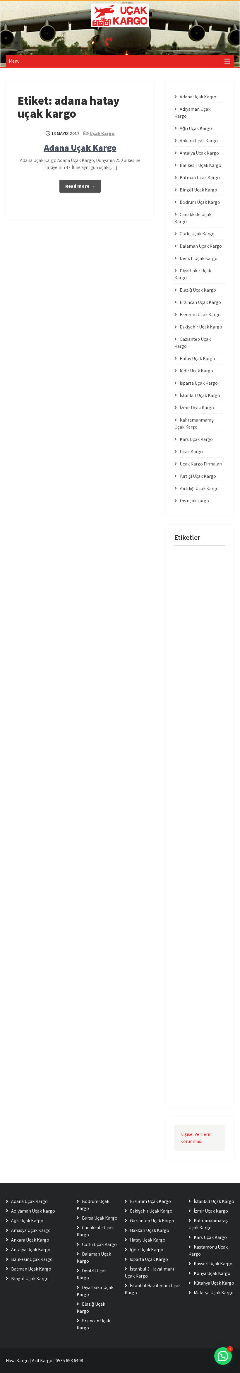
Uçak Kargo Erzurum (194, 725)
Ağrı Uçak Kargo (196, 128)
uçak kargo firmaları (193, 749)
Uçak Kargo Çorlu (191, 1020)
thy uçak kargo (194, 501)
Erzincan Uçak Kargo (200, 302)
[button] (223, 1356)
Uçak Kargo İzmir (191, 1044)
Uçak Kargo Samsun (193, 948)
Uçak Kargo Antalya (193, 604)
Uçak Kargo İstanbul (193, 1032)
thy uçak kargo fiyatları (195, 580)
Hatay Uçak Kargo (197, 358)
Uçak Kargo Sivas (191, 972)
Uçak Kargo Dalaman (194, 664)
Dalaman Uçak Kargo (201, 246)
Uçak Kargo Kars (190, 828)
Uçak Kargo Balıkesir (193, 616)
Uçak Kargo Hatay (192, 773)
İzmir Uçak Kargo (197, 408)
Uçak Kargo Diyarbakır (195, 688)
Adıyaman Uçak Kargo (33, 1211)
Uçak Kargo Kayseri (193, 852)
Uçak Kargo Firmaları (201, 464)
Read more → (80, 186)
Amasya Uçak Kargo (31, 1230)
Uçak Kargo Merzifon (194, 912)
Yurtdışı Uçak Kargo (199, 488)
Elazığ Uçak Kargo (198, 290)
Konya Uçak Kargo (212, 1273)
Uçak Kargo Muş (190, 924)
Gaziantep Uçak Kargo (152, 1221)
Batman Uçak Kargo (200, 177)
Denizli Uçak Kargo (198, 258)
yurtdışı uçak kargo (193, 1080)
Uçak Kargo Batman (193, 628)
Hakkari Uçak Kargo (149, 1230)
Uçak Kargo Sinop (191, 960)
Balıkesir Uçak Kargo (200, 165)
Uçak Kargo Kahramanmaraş (191, 812)
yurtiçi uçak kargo (191, 1092)
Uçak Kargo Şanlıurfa (194, 1056)
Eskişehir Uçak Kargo (201, 327)
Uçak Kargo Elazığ (192, 701)
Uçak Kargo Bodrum (193, 652)
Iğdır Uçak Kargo (196, 371)
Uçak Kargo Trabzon (193, 984)
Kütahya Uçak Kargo (214, 1283)
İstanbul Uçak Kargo (200, 395)
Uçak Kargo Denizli (192, 676)
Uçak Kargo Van (190, 996)
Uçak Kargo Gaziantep (195, 761)
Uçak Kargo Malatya (193, 888)
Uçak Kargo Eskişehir (194, 737)
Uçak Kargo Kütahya (194, 876)
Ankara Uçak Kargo (199, 141)
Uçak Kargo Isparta (192, 785)
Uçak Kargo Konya (192, 864)
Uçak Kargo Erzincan (194, 713)
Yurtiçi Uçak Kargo (198, 476)
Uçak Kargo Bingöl (192, 640)
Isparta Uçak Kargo (199, 383)
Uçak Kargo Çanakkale (195, 1008)
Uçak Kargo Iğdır (190, 797)
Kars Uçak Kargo (196, 439)
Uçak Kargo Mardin (192, 900)
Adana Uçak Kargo (80, 147)
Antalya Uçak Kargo (199, 153)
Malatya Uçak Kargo (214, 1293)
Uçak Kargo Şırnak (192, 1068)
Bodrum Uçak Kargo (200, 202)
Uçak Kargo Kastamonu (196, 840)
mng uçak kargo (190, 556)
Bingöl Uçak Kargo (198, 190)
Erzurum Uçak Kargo (200, 314)
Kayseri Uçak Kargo (213, 1264)
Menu (14, 61)
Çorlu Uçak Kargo (197, 234)
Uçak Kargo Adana (192, 592)
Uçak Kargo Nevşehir (194, 936)
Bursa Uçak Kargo (99, 1218)
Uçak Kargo (102, 133)
